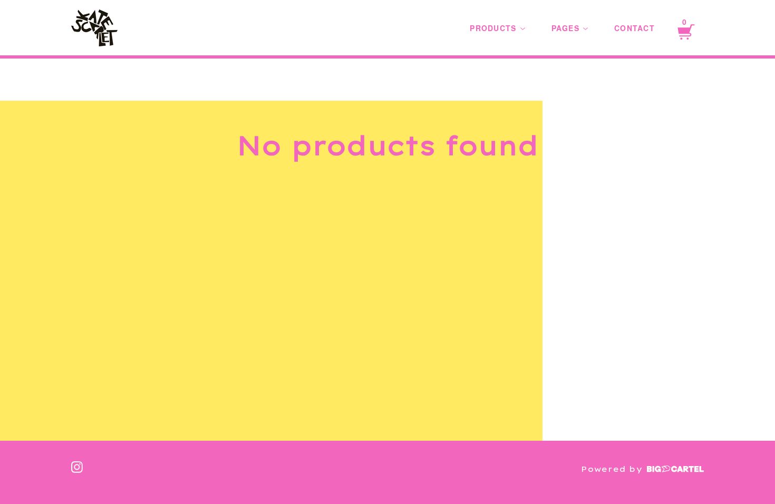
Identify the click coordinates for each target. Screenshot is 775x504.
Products (494, 28)
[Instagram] (77, 467)
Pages (567, 28)
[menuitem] (497, 27)
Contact (634, 28)
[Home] (94, 27)
